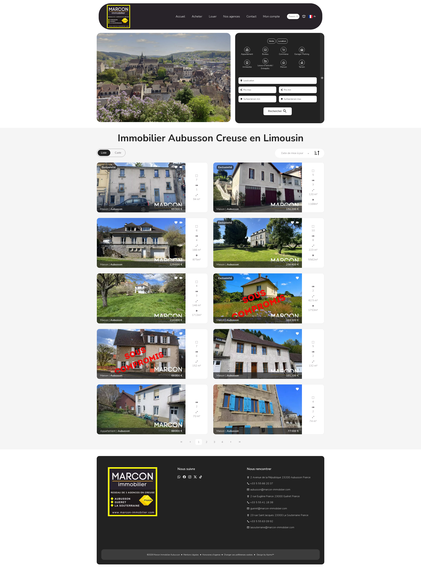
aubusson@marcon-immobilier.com (270, 489)
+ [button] (97, 178)
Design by (265, 554)
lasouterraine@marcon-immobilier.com (272, 527)
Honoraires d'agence (211, 554)
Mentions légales (191, 554)
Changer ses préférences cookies (238, 554)
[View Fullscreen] (96, 190)
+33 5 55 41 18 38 (261, 502)
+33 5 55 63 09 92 (261, 521)
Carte (118, 152)
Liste (104, 152)
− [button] (97, 183)
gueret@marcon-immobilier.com (268, 508)
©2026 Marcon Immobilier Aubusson (163, 554)
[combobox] (277, 80)
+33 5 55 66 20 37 (261, 483)
